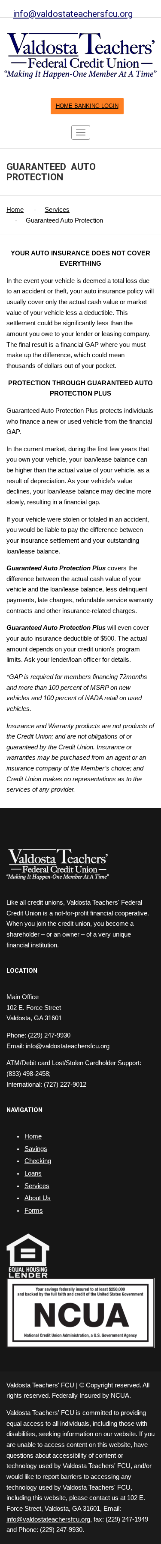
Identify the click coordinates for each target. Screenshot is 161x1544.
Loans (33, 1173)
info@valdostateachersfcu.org (73, 13)
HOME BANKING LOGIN (87, 106)
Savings (35, 1148)
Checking (37, 1160)
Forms (33, 1210)
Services (57, 209)
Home (15, 209)
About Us (37, 1198)
